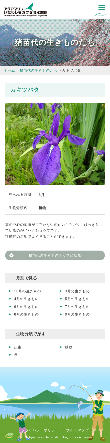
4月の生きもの (26, 299)
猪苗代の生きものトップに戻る (55, 255)
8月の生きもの (26, 314)
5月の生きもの (77, 299)
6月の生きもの (26, 307)
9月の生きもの (77, 314)
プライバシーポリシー (40, 430)
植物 (68, 347)
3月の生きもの (77, 291)
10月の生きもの (27, 291)
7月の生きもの (77, 307)
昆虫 (17, 347)
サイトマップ (77, 430)
